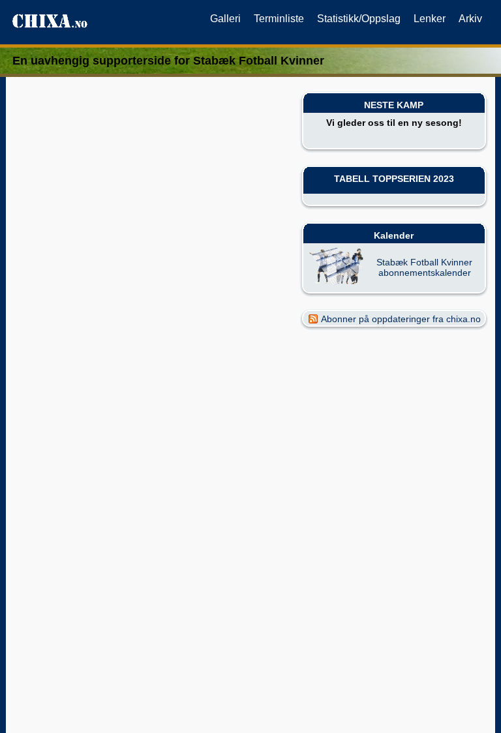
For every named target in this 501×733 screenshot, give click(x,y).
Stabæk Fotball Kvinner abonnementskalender (424, 267)
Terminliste (279, 18)
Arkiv (470, 18)
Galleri (225, 18)
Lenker (430, 18)
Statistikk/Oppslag (359, 18)
